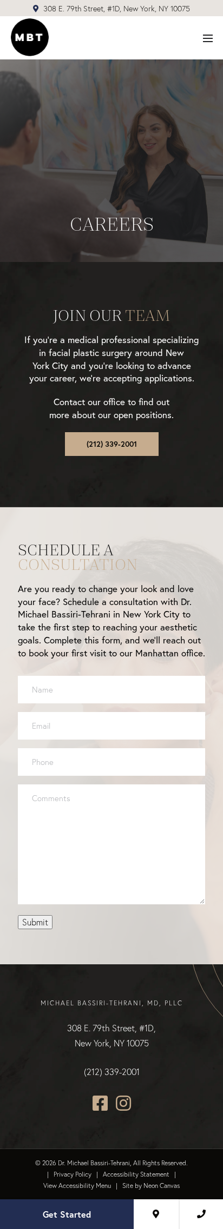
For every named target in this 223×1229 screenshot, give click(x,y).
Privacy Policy (72, 1174)
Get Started (67, 1214)
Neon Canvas (161, 1185)
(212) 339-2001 (112, 444)
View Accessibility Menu (77, 1185)
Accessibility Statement (136, 1174)
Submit (35, 922)
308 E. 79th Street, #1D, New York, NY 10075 (115, 9)
